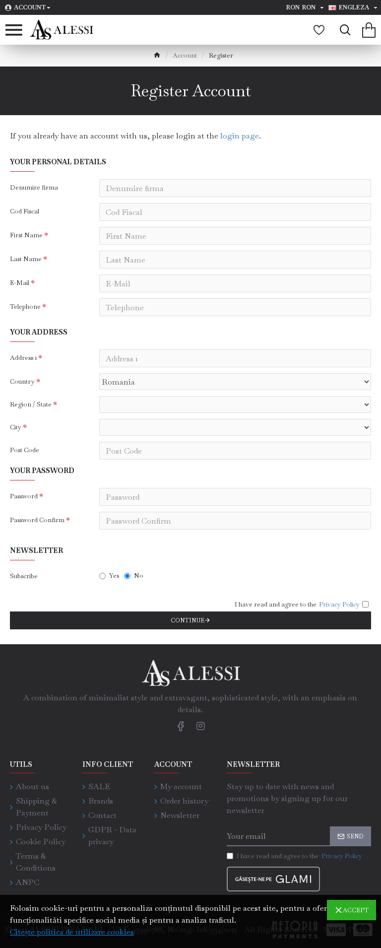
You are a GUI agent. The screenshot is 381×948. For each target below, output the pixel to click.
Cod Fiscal (24, 211)
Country (22, 381)
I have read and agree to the (299, 856)
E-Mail (19, 282)
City (15, 427)
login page (239, 136)
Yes (114, 575)
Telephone (25, 306)
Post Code (24, 450)
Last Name (26, 259)
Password (24, 496)
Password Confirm (37, 520)
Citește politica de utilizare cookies (72, 932)
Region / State (31, 404)
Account (185, 55)
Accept (356, 910)
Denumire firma (34, 187)
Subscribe (24, 576)
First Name (26, 235)
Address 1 (23, 357)
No (138, 575)
